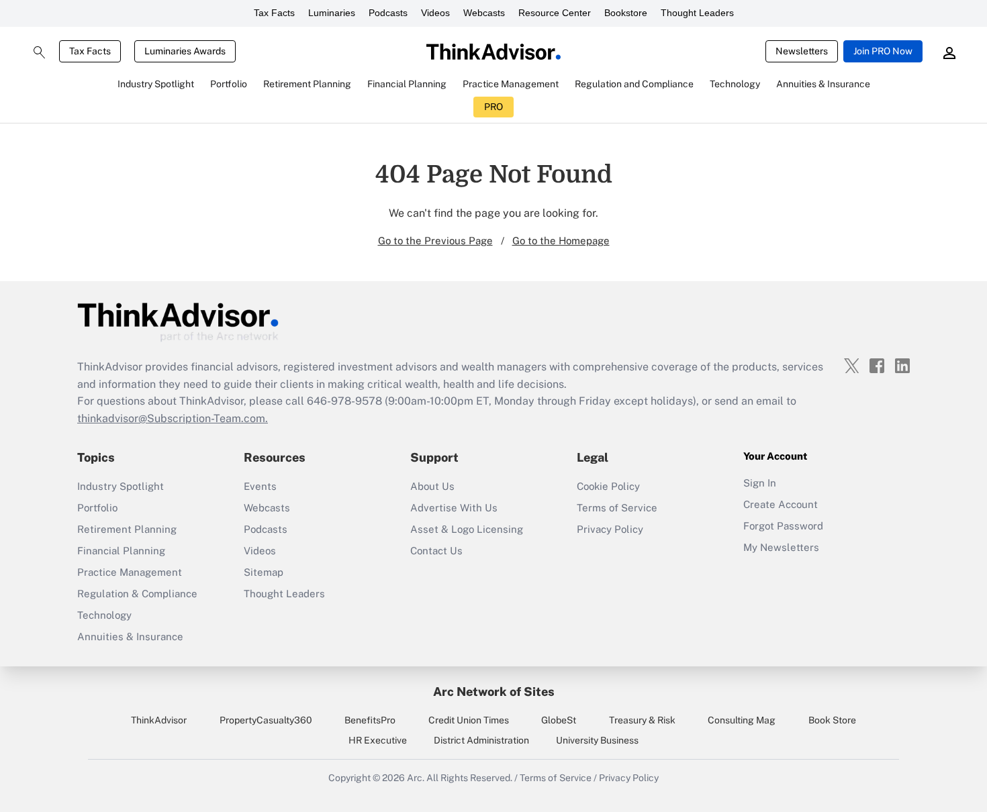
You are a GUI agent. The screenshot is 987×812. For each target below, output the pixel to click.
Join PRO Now (882, 51)
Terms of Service (617, 507)
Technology (104, 615)
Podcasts (388, 12)
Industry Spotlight (120, 486)
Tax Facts (274, 12)
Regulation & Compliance (137, 593)
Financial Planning (121, 550)
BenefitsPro (369, 720)
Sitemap (263, 572)
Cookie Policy (608, 486)
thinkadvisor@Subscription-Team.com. (172, 418)
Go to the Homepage (561, 240)
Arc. (415, 777)
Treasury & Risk (642, 720)
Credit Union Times (468, 720)
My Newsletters (781, 547)
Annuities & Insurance (130, 636)
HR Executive (377, 740)
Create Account (780, 504)
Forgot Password (783, 525)
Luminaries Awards (185, 51)
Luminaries (331, 12)
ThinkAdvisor (159, 720)
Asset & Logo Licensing (466, 529)
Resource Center (554, 12)
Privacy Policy (610, 529)
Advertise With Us (454, 507)
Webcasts (484, 12)
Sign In (759, 483)
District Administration (481, 740)
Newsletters (801, 51)
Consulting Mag (741, 720)
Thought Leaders (697, 12)
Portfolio (97, 507)
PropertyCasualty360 (266, 720)
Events (260, 486)
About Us (432, 486)
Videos (435, 12)
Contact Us (436, 550)
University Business (597, 740)
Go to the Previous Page (435, 240)
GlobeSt (558, 720)
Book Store (832, 720)
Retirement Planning (127, 529)
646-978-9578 (344, 401)
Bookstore (625, 12)
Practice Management (129, 572)
